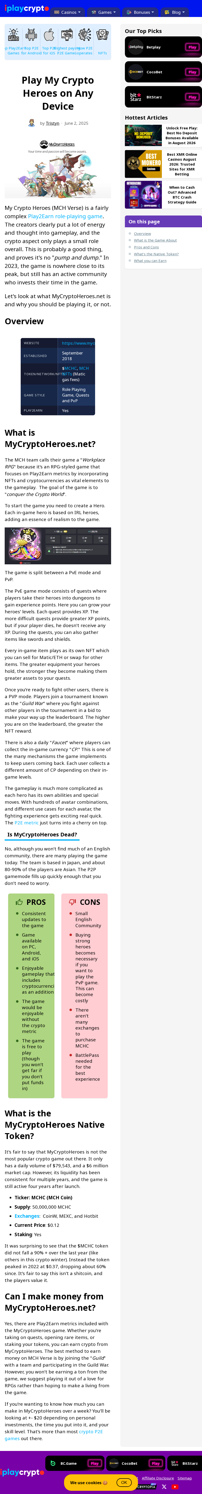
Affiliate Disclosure (158, 1478)
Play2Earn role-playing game (65, 216)
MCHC (70, 368)
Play (192, 47)
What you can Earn (150, 260)
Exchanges (27, 1216)
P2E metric (27, 822)
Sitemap (185, 1478)
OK (124, 1482)
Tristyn (52, 123)
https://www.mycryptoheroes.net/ (94, 343)
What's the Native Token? (156, 253)
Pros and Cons (146, 247)
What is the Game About (155, 240)
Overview (142, 233)
